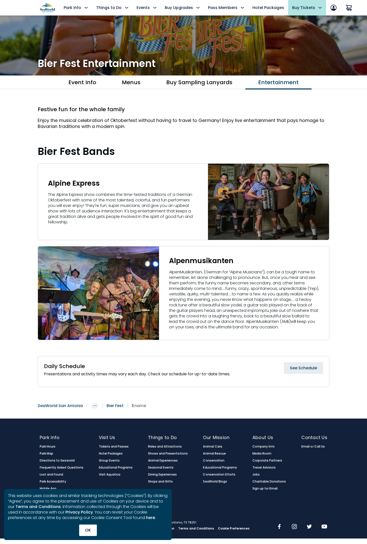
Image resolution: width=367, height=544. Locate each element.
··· (95, 406)
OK (88, 530)
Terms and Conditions (38, 507)
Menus (131, 82)
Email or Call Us (313, 447)
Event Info (82, 82)
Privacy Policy (79, 512)
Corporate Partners (267, 461)
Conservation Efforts (219, 475)
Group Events (109, 461)
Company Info (263, 447)
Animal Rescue (214, 454)
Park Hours (47, 447)
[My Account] (333, 7)
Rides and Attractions (165, 447)
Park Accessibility (53, 482)
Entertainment (278, 82)
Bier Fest (115, 406)
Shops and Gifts (160, 482)
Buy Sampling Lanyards (199, 82)
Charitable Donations (269, 482)
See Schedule (303, 368)
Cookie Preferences (234, 529)
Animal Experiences (163, 461)
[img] (279, 527)
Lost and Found (51, 475)
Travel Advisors (264, 468)
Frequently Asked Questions (61, 468)
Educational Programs (116, 468)
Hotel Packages (268, 7)
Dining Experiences (162, 475)
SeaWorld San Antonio (60, 406)
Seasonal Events (161, 468)
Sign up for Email (265, 489)
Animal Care (212, 447)
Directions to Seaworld (57, 461)
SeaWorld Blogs (215, 482)
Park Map (46, 454)
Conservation (213, 461)
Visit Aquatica (109, 475)
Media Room (261, 454)
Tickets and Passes (114, 447)
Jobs (256, 475)
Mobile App (48, 489)
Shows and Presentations (168, 454)
